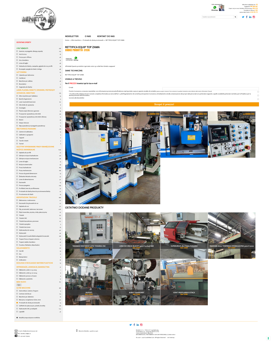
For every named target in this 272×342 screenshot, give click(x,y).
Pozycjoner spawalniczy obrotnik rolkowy (32, 117)
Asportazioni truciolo (26, 197)
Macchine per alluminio (26, 297)
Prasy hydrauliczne (25, 167)
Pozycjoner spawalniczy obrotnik (30, 114)
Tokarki (21, 215)
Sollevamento (23, 248)
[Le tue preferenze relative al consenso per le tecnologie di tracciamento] (268, 338)
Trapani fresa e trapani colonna (29, 239)
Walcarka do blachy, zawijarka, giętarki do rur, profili (35, 66)
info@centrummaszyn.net (29, 331)
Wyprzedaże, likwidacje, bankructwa (32, 267)
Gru (20, 254)
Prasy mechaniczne (25, 170)
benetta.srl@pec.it (26, 333)
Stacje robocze (24, 123)
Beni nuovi (21, 282)
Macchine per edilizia (25, 81)
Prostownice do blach (26, 194)
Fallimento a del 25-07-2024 (28, 273)
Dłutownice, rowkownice (27, 200)
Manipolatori (23, 257)
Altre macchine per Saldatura (28, 96)
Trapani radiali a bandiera (27, 242)
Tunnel (21, 144)
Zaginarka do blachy (25, 87)
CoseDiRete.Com (149, 337)
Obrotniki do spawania (26, 105)
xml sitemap (170, 337)
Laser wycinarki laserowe (27, 102)
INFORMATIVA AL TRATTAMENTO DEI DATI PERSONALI (151, 334)
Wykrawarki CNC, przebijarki (28, 309)
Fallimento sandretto (26, 279)
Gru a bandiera (23, 60)
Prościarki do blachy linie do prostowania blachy (34, 191)
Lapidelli (21, 312)
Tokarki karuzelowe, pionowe (28, 221)
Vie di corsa (22, 54)
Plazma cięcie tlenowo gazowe (29, 111)
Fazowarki (22, 182)
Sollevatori (22, 260)
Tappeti (21, 138)
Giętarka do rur (24, 206)
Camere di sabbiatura (26, 132)
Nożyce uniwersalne (25, 164)
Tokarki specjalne (24, 224)
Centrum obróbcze (25, 294)
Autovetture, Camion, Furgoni (28, 291)
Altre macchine (23, 288)
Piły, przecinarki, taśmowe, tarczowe (31, 209)
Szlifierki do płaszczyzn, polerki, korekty (32, 306)
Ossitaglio (22, 108)
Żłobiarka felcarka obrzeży (27, 176)
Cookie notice (171, 334)
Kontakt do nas (106, 36)
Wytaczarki (22, 233)
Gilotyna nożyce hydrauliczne (28, 156)
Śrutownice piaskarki (26, 129)
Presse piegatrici (24, 185)
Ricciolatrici (22, 84)
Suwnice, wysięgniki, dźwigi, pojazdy (31, 51)
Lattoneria (21, 72)
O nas (88, 36)
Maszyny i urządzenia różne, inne (30, 300)
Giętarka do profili (25, 153)
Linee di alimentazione (26, 179)
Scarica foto (154, 114)
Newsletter (72, 36)
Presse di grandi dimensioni (28, 173)
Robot (21, 120)
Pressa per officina (25, 57)
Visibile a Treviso (73, 79)
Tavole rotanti (23, 141)
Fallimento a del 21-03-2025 (28, 270)
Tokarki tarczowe (24, 227)
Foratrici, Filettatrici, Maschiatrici (29, 245)
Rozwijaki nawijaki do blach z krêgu (30, 69)
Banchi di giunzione (25, 99)
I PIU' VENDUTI (22, 48)
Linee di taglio (23, 161)
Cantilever (22, 78)
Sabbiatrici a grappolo (26, 135)
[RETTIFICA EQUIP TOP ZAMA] (112, 157)
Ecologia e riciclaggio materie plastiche (34, 263)
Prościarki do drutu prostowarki (29, 303)
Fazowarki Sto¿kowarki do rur (28, 203)
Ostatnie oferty (23, 42)
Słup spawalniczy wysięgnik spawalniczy (32, 126)
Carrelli (21, 251)
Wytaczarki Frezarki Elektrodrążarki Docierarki (34, 236)
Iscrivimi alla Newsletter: (76, 98)
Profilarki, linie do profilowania (29, 188)
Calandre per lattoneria (26, 75)
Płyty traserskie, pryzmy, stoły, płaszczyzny (33, 212)
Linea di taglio (23, 63)
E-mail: (71, 87)
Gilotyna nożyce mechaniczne (28, 159)
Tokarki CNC (23, 218)
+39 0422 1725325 (25, 336)
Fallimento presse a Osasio (28, 276)
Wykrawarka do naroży (26, 230)
